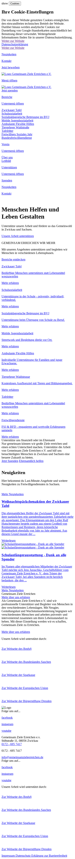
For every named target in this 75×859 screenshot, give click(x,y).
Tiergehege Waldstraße (15, 127)
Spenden (7, 180)
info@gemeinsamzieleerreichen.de (22, 757)
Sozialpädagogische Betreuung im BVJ (25, 117)
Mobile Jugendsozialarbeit (17, 120)
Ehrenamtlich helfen (31, 461)
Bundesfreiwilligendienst (17, 137)
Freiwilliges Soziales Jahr (17, 134)
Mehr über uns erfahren (16, 597)
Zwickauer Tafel (12, 110)
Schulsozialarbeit (12, 113)
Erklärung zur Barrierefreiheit (49, 855)
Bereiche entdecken (13, 259)
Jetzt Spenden (10, 461)
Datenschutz (23, 855)
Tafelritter (7, 130)
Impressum (9, 855)
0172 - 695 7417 (12, 744)
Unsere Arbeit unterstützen (18, 236)
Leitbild (6, 160)
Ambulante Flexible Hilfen (18, 124)
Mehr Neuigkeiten (13, 494)
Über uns (7, 157)
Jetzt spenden (10, 90)
